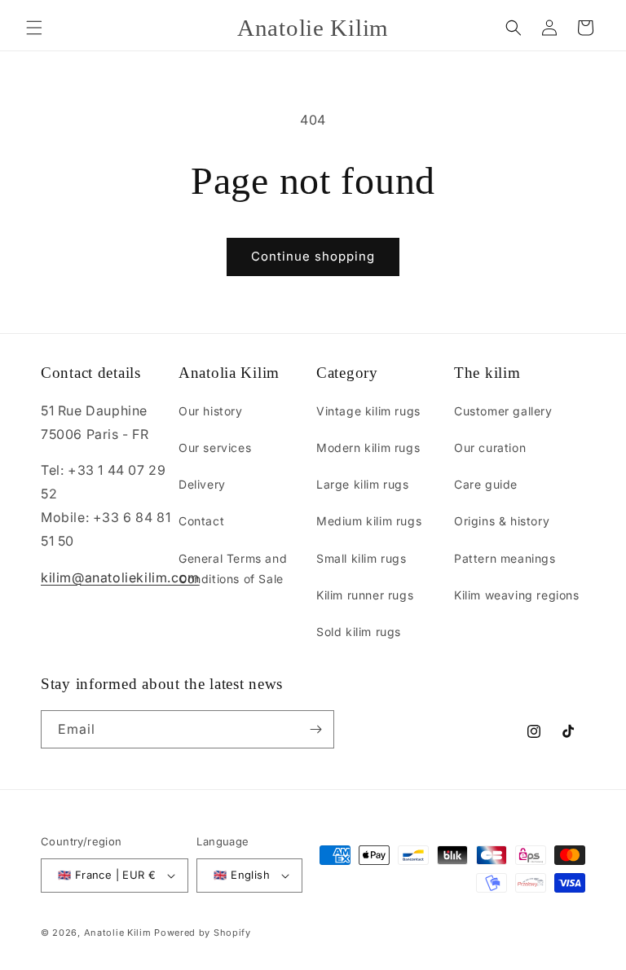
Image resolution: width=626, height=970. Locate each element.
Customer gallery (503, 411)
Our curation (490, 447)
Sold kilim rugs (358, 632)
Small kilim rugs (361, 558)
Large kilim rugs (362, 484)
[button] (34, 28)
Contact (201, 521)
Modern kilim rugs (368, 447)
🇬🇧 (107, 874)
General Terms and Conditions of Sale (233, 568)
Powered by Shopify (202, 932)
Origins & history (501, 521)
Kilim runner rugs (364, 595)
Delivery (202, 484)
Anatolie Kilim (118, 932)
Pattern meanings (505, 558)
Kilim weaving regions (517, 595)
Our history (211, 411)
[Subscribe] (315, 729)
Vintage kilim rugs (368, 411)
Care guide (486, 484)
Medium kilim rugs (368, 521)
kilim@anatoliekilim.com (120, 577)
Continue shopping (313, 256)
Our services (215, 447)
